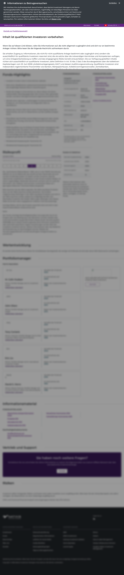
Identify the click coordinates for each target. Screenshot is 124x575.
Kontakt (96, 25)
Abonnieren (87, 25)
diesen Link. (56, 19)
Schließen (113, 3)
